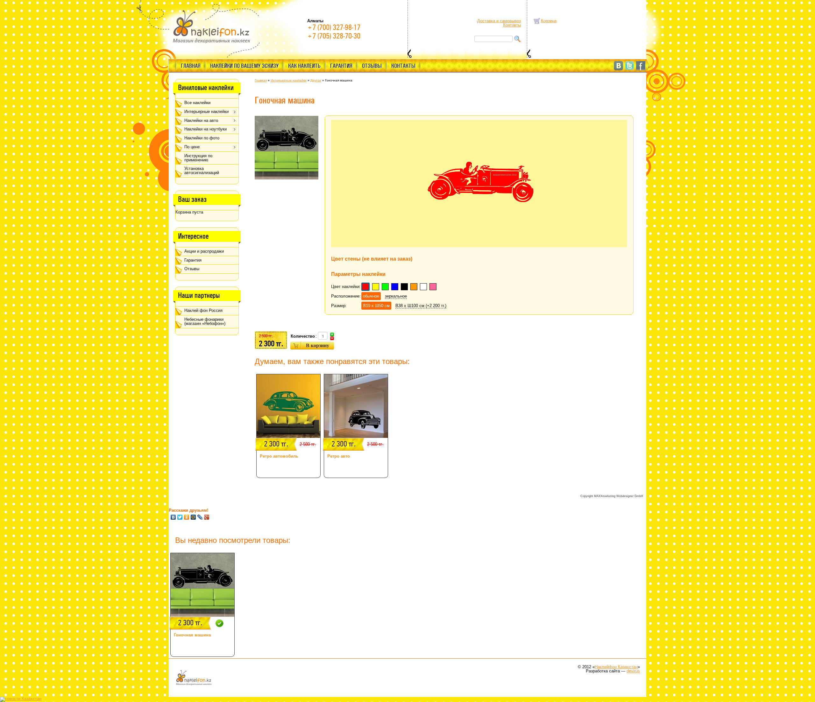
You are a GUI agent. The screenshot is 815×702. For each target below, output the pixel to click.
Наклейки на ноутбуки (205, 129)
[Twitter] (180, 517)
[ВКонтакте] (173, 517)
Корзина (548, 20)
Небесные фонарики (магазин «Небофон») (204, 321)
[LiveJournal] (200, 517)
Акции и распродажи (204, 251)
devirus (633, 671)
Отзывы (372, 66)
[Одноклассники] (186, 517)
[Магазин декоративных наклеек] (212, 26)
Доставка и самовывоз (499, 20)
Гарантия (341, 66)
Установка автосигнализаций (201, 170)
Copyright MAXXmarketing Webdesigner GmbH (611, 496)
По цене (192, 146)
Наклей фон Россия (203, 310)
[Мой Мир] (193, 517)
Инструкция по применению (198, 157)
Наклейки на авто (201, 120)
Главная (191, 66)
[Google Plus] (206, 517)
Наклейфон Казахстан (616, 666)
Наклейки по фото (201, 138)
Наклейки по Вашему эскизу (244, 66)
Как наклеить (304, 66)
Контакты (512, 25)
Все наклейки (197, 102)
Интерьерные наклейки (206, 111)
